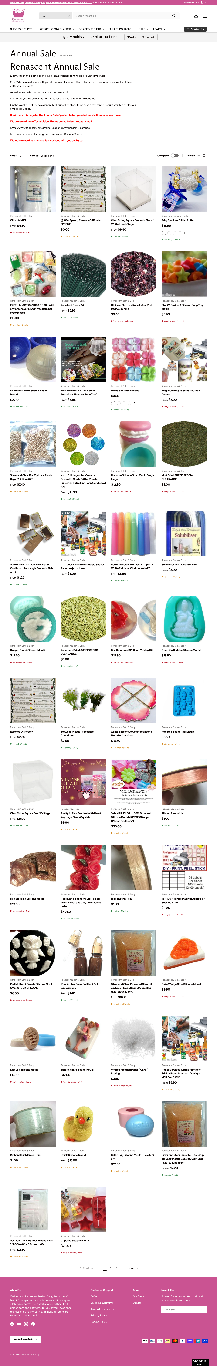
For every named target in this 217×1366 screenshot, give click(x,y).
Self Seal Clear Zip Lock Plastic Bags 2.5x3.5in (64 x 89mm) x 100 (31, 1242)
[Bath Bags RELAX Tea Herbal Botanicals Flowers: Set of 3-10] (83, 359)
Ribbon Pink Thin (121, 898)
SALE (142, 29)
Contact (137, 1302)
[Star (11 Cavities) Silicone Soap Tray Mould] (184, 274)
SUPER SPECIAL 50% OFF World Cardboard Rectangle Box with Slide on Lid (31, 568)
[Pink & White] (124, 403)
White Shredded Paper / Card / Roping (129, 1071)
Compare (163, 155)
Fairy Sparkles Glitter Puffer (178, 220)
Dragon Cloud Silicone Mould (27, 650)
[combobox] (109, 15)
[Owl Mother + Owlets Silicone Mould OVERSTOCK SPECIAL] (33, 953)
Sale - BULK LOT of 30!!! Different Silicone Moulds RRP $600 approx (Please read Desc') (131, 817)
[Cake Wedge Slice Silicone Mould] (184, 953)
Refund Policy (99, 1321)
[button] (204, 15)
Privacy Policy (99, 1315)
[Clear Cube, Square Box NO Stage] (33, 782)
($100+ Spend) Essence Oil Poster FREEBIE (81, 222)
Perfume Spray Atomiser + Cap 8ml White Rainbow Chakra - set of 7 (132, 566)
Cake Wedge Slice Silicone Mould (181, 984)
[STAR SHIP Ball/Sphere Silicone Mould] (33, 359)
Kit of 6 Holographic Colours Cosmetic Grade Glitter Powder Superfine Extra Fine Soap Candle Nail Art (83, 481)
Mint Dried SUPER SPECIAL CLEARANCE (178, 477)
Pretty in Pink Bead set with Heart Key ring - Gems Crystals (81, 815)
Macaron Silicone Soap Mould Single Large (132, 477)
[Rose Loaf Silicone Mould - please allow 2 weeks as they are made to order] (83, 867)
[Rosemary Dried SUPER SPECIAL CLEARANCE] (83, 619)
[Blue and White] (119, 403)
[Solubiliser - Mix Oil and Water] (184, 533)
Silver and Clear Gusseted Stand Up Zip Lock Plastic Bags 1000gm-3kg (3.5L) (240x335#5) (183, 1158)
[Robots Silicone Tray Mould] (184, 700)
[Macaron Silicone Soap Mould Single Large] (133, 444)
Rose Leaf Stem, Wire (73, 305)
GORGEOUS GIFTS (90, 29)
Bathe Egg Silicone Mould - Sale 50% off (132, 1156)
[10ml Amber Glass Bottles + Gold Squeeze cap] (83, 953)
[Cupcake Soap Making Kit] (83, 1209)
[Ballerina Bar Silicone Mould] (83, 1038)
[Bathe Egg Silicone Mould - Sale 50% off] (133, 1124)
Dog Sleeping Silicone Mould (27, 898)
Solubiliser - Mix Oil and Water (179, 564)
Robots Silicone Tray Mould (178, 731)
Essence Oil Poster (21, 731)
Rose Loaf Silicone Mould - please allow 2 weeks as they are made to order (81, 902)
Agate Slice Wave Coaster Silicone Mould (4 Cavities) (131, 733)
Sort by (34, 155)
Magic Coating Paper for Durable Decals (181, 392)
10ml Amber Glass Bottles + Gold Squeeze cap (80, 985)
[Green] (129, 403)
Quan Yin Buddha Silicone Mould (181, 650)
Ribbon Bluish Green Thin (25, 1155)
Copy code (149, 37)
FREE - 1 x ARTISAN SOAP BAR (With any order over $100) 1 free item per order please (32, 308)
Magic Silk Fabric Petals (125, 390)
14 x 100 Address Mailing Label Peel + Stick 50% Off (183, 900)
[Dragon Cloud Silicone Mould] (33, 619)
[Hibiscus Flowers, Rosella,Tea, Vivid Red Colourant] (133, 274)
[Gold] (174, 233)
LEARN (157, 29)
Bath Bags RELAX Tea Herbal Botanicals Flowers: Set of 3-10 (79, 392)
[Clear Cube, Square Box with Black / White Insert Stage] (133, 189)
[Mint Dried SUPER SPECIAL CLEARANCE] (184, 444)
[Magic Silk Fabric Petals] (133, 359)
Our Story (138, 1296)
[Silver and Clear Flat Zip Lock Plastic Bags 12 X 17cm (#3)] (33, 444)
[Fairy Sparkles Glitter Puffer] (184, 189)
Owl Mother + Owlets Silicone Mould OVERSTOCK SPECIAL (31, 985)
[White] (169, 233)
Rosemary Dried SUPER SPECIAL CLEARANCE (80, 651)
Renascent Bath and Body (28, 1354)
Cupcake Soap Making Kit (76, 1240)
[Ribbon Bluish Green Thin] (33, 1124)
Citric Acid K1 (18, 220)
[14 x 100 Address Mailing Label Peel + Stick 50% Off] (184, 867)
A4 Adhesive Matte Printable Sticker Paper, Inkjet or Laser (82, 566)
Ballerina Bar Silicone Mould (77, 1069)
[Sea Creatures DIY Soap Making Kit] (133, 619)
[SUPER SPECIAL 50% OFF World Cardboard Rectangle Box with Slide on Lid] (33, 533)
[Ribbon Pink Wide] (184, 782)
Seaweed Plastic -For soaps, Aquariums (77, 733)
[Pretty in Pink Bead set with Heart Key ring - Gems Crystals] (83, 782)
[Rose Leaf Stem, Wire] (83, 274)
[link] (86, 1268)
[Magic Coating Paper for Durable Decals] (184, 359)
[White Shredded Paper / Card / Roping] (133, 1038)
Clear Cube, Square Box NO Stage (30, 813)
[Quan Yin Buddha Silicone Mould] (184, 619)
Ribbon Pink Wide (172, 813)
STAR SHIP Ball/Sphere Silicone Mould (28, 392)
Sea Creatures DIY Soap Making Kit (132, 650)
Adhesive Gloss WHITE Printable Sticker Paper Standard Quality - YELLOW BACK (181, 1073)
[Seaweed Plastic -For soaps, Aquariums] (83, 700)
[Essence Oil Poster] (33, 700)
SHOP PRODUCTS (21, 29)
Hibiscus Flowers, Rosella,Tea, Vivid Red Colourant (132, 306)
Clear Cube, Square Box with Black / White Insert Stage (132, 222)
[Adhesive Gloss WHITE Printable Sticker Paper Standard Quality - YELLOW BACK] (184, 1038)
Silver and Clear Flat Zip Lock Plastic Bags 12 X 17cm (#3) (31, 477)
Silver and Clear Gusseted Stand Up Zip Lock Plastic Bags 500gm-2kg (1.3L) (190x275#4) (132, 987)
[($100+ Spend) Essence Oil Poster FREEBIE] (83, 189)
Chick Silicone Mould (73, 1155)
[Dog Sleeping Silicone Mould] (33, 867)
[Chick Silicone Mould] (83, 1124)
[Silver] (180, 233)
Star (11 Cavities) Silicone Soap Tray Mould (182, 306)
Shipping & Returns (102, 1302)
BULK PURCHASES (120, 29)
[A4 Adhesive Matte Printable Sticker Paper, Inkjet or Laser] (83, 533)
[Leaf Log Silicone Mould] (33, 1038)
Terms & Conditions (102, 1309)
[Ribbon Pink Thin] (133, 867)
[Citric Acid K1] (33, 189)
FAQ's (94, 1296)
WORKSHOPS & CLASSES (55, 29)
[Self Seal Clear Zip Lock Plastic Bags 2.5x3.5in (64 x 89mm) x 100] (33, 1209)
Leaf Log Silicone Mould (24, 1069)
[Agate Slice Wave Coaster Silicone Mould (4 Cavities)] (133, 700)
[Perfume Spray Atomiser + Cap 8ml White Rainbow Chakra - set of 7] (133, 533)
